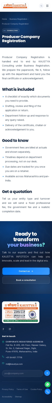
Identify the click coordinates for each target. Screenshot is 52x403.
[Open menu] (47, 5)
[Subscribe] (47, 373)
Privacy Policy (8, 389)
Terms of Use (22, 389)
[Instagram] (11, 329)
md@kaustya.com (14, 364)
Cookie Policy (36, 389)
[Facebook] (4, 329)
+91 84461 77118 (14, 357)
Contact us (24, 271)
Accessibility (7, 397)
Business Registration (18, 19)
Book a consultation (26, 280)
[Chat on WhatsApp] (47, 384)
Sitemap (18, 397)
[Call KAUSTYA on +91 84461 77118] (47, 391)
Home (4, 19)
